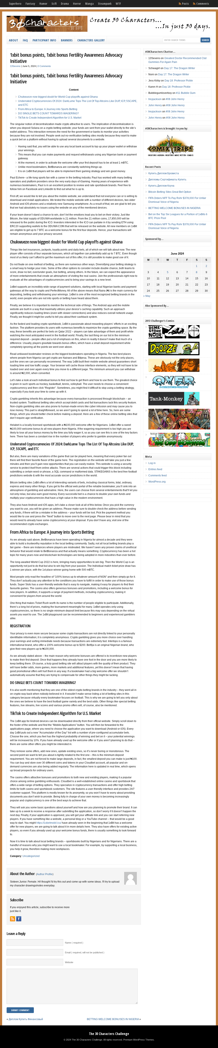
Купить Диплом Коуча (161, 185)
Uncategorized (31, 856)
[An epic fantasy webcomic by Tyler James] (179, 428)
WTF (118, 4)
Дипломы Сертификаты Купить (167, 179)
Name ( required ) (74, 942)
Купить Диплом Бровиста (163, 173)
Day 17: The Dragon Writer (179, 68)
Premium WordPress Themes (138, 1039)
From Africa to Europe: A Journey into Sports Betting (47, 109)
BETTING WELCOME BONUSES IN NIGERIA (113, 1019)
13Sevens (15, 66)
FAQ (25, 40)
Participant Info (44, 40)
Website (69, 962)
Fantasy (30, 4)
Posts (185, 4)
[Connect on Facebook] (18, 918)
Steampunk (105, 4)
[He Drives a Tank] (173, 404)
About (13, 40)
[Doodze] (173, 354)
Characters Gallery (91, 40)
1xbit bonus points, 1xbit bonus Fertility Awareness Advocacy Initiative (66, 57)
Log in (152, 463)
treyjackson (155, 99)
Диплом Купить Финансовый (26, 1019)
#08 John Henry (175, 99)
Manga (89, 4)
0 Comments (44, 66)
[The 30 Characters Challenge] (109, 30)
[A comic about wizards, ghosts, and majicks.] (173, 371)
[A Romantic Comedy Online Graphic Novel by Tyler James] (173, 387)
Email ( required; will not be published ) (84, 952)
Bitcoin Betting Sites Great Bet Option (169, 191)
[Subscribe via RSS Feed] (12, 918)
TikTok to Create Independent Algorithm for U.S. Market (49, 117)
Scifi (54, 4)
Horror (77, 4)
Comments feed (157, 475)
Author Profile (45, 874)
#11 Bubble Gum (185, 92)
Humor (43, 4)
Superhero (15, 4)
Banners (67, 40)
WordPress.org (157, 481)
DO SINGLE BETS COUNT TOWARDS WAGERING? (48, 113)
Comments (202, 4)
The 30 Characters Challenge (109, 1033)
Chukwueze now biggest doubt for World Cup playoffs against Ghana (58, 96)
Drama (65, 4)
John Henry (155, 105)
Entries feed (155, 469)
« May (146, 295)
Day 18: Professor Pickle (179, 80)
